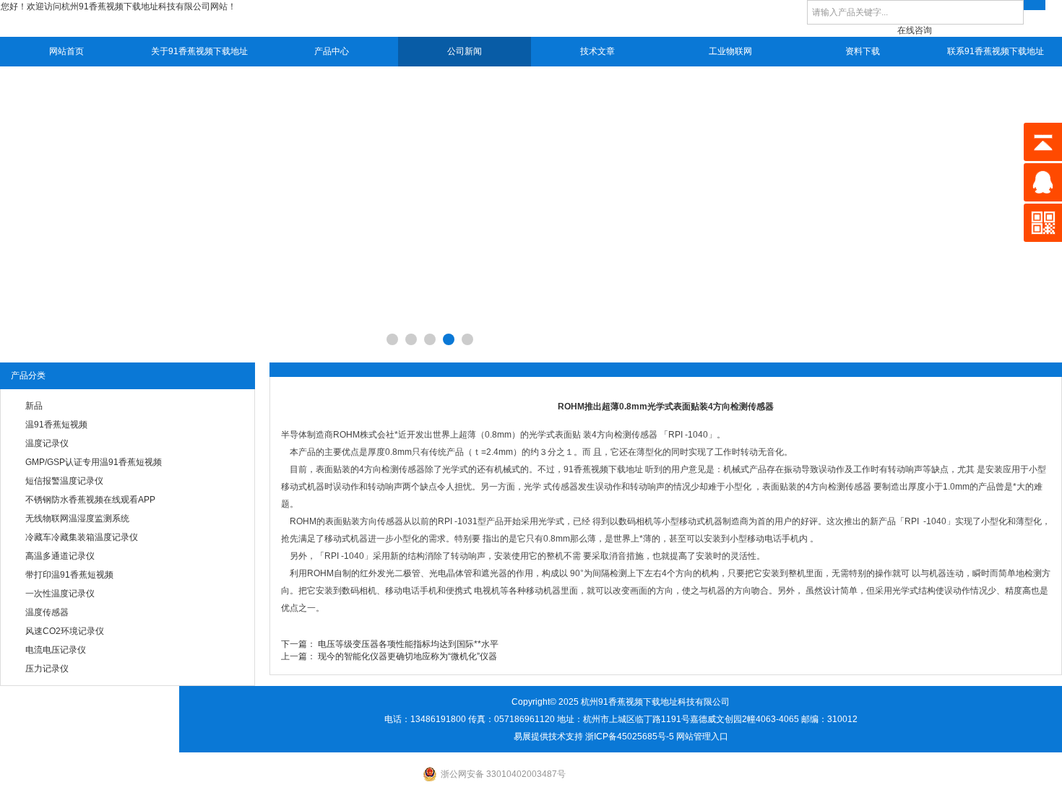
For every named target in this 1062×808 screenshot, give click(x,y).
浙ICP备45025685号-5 (629, 736)
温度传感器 (47, 612)
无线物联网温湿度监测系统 (77, 518)
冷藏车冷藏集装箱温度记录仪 (81, 537)
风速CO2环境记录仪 (64, 631)
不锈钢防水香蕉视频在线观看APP (90, 500)
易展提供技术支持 (548, 736)
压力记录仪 (47, 669)
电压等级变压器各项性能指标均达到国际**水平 (408, 644)
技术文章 (597, 51)
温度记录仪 (47, 443)
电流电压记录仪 (55, 650)
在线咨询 (914, 30)
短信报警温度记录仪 (64, 481)
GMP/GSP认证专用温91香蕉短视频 (93, 462)
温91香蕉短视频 (56, 425)
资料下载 (862, 51)
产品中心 (331, 51)
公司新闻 (464, 51)
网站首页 (66, 51)
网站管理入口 (702, 736)
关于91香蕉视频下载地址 (199, 51)
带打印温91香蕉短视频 (69, 575)
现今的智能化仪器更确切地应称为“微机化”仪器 (407, 656)
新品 (34, 406)
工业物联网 (730, 51)
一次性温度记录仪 (60, 593)
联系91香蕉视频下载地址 (995, 51)
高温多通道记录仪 (60, 556)
